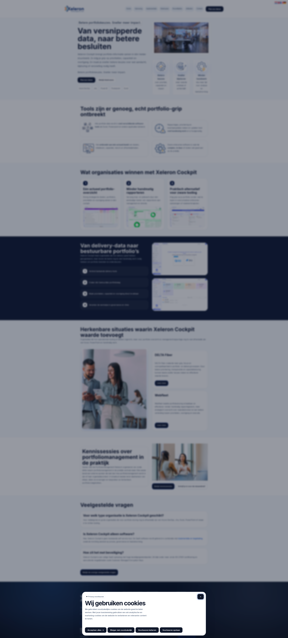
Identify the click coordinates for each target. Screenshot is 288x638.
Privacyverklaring (93, 623)
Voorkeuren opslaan (171, 630)
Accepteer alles (96, 630)
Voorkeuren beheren (147, 630)
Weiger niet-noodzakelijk (121, 630)
